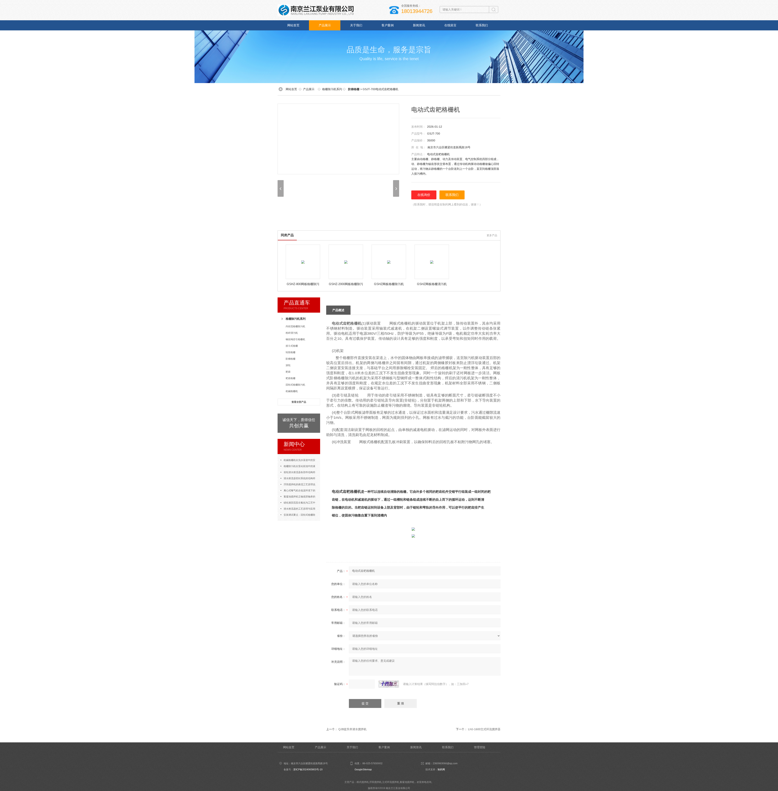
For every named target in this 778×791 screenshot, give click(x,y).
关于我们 (356, 25)
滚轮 (288, 365)
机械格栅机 (292, 391)
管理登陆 (479, 747)
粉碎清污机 (292, 332)
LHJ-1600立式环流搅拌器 (484, 729)
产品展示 (325, 25)
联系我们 (482, 25)
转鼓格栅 (290, 352)
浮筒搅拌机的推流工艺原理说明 (298, 485)
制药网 (441, 769)
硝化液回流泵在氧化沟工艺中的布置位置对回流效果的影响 (298, 503)
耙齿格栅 (290, 378)
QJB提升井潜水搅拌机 (352, 729)
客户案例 (388, 25)
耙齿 (288, 371)
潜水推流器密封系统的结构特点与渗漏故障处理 (298, 479)
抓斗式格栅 (292, 345)
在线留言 (450, 25)
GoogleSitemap (363, 769)
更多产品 (492, 235)
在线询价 (423, 195)
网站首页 (293, 25)
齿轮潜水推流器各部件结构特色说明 (298, 473)
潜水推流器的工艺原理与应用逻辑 (298, 509)
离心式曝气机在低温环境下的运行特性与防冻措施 (298, 491)
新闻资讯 (419, 25)
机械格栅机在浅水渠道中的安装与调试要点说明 (298, 461)
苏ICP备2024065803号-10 (308, 769)
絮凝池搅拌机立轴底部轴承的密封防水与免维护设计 (298, 497)
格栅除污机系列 (332, 89)
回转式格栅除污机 (295, 384)
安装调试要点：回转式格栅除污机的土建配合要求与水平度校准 (299, 515)
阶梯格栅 (290, 358)
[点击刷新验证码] (389, 684)
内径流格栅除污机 (295, 326)
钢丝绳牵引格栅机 (295, 339)
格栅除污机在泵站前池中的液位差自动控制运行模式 (298, 467)
